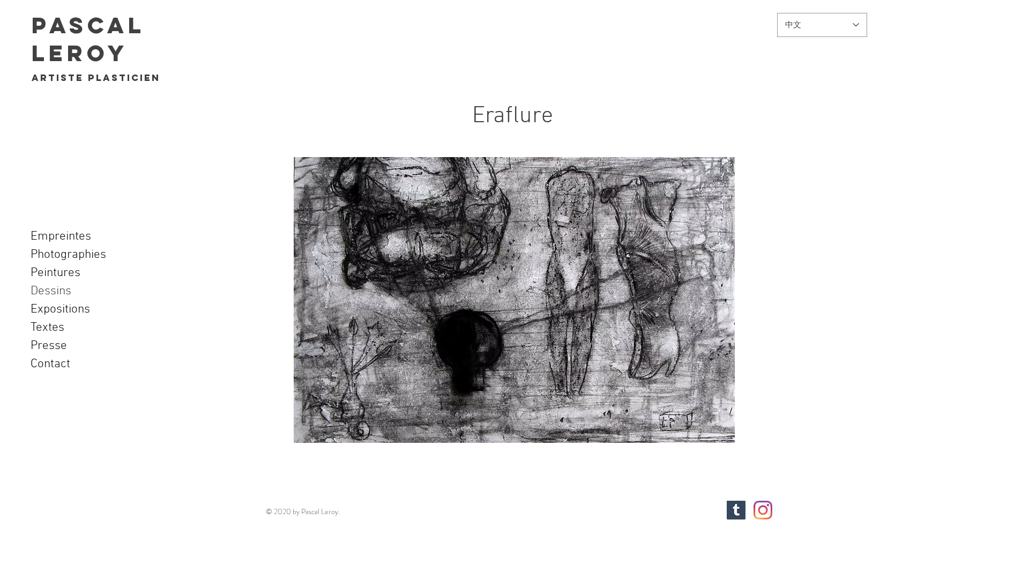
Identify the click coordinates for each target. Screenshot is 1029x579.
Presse (49, 345)
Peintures (55, 272)
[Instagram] (763, 510)
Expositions (60, 309)
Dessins (51, 291)
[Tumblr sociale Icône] (736, 510)
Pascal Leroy (88, 39)
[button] (514, 300)
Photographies (68, 254)
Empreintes (61, 236)
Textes (47, 327)
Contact (50, 364)
